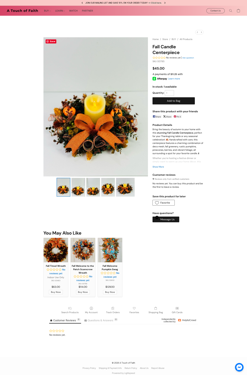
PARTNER (87, 10)
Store (165, 39)
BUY (46, 10)
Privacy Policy (89, 368)
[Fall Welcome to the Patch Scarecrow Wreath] (83, 250)
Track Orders (113, 312)
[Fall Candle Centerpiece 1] (78, 187)
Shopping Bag (156, 312)
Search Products (70, 312)
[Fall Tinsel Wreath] (56, 250)
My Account (91, 312)
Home (156, 39)
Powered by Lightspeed (123, 373)
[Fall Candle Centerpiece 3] (108, 187)
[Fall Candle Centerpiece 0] (63, 187)
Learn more (174, 78)
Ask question (188, 58)
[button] (22, 10)
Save (52, 41)
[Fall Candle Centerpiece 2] (93, 187)
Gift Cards (177, 312)
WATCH (73, 10)
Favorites (134, 312)
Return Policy (131, 368)
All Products (186, 39)
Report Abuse (157, 368)
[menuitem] (197, 32)
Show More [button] (158, 166)
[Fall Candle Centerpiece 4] (125, 187)
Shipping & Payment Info (110, 368)
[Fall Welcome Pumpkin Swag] (110, 250)
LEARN (59, 10)
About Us (144, 368)
